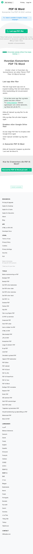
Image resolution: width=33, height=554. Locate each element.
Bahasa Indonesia (7, 430)
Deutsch (4, 434)
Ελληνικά (5, 452)
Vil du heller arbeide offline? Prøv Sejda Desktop (17, 53)
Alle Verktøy (8, 2)
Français (4, 455)
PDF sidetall (5, 366)
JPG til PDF (5, 338)
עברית (4, 480)
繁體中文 (5, 473)
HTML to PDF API (7, 227)
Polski (4, 494)
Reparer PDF (6, 390)
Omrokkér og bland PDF (9, 355)
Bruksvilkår (10, 43)
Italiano (4, 459)
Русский (4, 504)
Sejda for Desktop (7, 206)
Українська (5, 526)
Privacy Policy (6, 242)
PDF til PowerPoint (7, 376)
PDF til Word (6, 383)
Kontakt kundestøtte (16, 187)
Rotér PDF (5, 394)
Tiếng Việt (5, 519)
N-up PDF (5, 348)
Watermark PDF (6, 415)
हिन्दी (3, 476)
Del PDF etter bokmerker (9, 285)
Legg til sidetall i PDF (8, 345)
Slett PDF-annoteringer (9, 401)
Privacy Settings (7, 249)
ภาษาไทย (5, 515)
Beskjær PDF (6, 278)
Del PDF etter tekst (8, 295)
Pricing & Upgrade (7, 202)
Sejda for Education (8, 213)
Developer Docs (7, 231)
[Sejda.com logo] (2, 2)
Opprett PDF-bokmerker (9, 359)
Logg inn (28, 2)
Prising (22, 2)
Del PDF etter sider (8, 288)
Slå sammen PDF (7, 397)
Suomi (4, 508)
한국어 (4, 466)
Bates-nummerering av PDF (10, 274)
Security (4, 253)
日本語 (4, 462)
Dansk (4, 437)
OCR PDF (5, 352)
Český (4, 441)
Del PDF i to (5, 299)
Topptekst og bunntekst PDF (10, 408)
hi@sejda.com (6, 534)
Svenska (4, 511)
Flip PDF (4, 309)
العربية (4, 427)
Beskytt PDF (5, 281)
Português (5, 497)
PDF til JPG (5, 373)
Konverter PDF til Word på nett (15, 170)
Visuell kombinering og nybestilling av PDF (14, 412)
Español (4, 448)
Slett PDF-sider (6, 405)
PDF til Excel (6, 369)
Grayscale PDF (6, 320)
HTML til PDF (6, 331)
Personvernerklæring (20, 43)
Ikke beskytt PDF (7, 334)
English (4, 445)
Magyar (4, 483)
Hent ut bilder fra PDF (8, 327)
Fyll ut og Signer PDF (8, 313)
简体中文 (5, 469)
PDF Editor (5, 362)
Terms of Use (6, 238)
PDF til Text (5, 380)
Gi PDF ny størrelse (8, 316)
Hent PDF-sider (6, 323)
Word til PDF (6, 419)
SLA (3, 256)
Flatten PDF (5, 306)
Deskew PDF (6, 302)
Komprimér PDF (6, 341)
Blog (3, 220)
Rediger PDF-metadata (9, 387)
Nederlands (5, 487)
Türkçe (4, 522)
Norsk (4, 490)
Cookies (4, 246)
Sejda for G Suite (7, 209)
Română (4, 501)
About (4, 216)
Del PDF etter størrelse (9, 292)
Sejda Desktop (12, 103)
